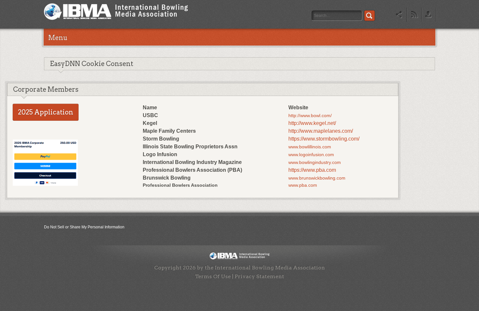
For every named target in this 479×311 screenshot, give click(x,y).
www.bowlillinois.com (309, 146)
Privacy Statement (259, 276)
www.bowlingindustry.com (314, 162)
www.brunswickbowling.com (316, 178)
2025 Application (45, 112)
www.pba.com (302, 185)
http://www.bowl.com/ (310, 115)
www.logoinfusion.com (311, 154)
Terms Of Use (213, 276)
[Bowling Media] (116, 21)
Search (369, 15)
